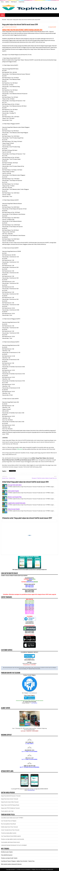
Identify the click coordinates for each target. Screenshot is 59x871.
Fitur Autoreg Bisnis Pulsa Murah (8, 823)
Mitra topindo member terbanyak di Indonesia (11, 864)
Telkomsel (19, 449)
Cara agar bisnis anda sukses (15, 485)
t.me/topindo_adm (29, 658)
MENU (2, 15)
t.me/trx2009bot (30, 621)
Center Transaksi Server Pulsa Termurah (10, 830)
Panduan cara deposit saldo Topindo (9, 858)
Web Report (14, 1)
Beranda (4, 19)
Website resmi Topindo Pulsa (15, 497)
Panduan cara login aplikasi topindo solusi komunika (12, 839)
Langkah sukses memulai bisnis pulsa (16, 503)
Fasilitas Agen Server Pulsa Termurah (9, 826)
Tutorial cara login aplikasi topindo (8, 833)
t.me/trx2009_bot (29, 623)
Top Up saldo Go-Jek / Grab (7, 811)
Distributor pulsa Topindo (7, 852)
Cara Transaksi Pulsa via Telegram (8, 820)
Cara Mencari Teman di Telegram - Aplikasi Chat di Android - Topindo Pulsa (17, 861)
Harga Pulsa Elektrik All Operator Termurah (10, 795)
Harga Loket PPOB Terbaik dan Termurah (10, 808)
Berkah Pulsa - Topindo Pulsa (8, 478)
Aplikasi (7, 1)
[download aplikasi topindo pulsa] (29, 641)
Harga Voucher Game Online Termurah (9, 802)
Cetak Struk (21, 1)
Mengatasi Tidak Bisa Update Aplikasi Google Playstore (44, 478)
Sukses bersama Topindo (14, 509)
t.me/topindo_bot (33, 692)
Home (2, 1)
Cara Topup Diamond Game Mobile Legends (11, 836)
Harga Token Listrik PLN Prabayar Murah (10, 805)
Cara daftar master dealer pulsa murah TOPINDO (12, 817)
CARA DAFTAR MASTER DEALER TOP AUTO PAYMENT (14, 845)
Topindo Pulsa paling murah (47, 869)
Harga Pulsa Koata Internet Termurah (9, 798)
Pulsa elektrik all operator (6, 855)
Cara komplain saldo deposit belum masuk (10, 842)
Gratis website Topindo (13, 491)
